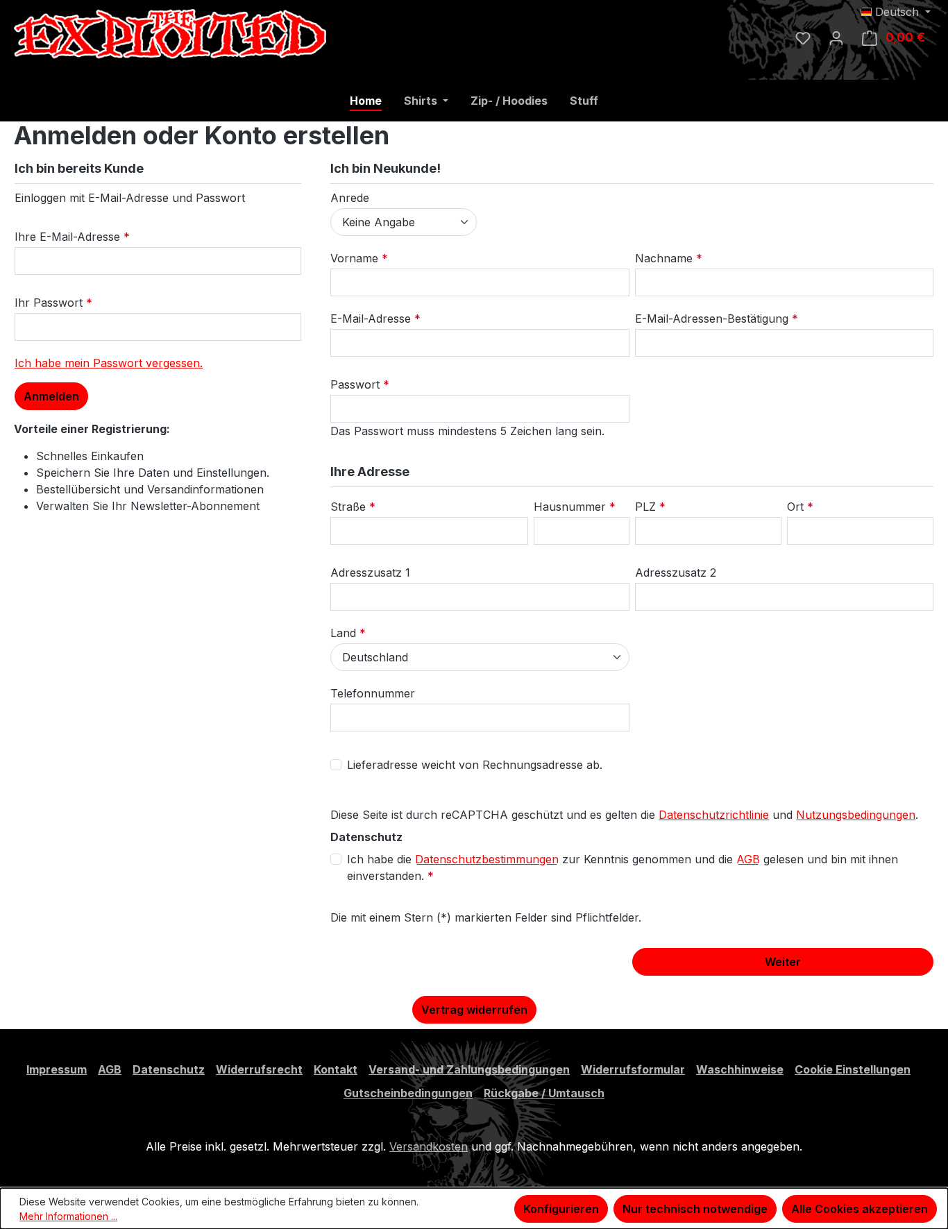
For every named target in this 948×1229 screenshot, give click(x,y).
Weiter (783, 962)
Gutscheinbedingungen (408, 1093)
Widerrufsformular (633, 1069)
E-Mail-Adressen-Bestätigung (713, 318)
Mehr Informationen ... (68, 1216)
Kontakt (335, 1069)
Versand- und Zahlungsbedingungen (469, 1069)
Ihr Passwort (50, 303)
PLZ (647, 507)
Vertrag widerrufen (474, 1010)
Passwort (356, 384)
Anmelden (51, 396)
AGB (748, 859)
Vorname (356, 258)
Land (344, 633)
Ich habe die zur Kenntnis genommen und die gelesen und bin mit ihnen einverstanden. (622, 867)
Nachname (665, 258)
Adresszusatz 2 (675, 572)
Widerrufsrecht (259, 1069)
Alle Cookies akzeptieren (859, 1209)
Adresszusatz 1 (370, 572)
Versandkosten (428, 1146)
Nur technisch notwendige (695, 1209)
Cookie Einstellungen (853, 1069)
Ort (797, 507)
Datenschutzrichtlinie (714, 815)
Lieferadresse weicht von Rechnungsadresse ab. (474, 765)
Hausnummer (571, 507)
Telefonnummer (372, 693)
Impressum (56, 1069)
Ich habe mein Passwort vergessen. (109, 363)
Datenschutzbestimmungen (487, 859)
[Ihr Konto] (836, 37)
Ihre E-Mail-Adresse (69, 237)
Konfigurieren (561, 1209)
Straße (349, 507)
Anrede (349, 198)
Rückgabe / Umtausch (544, 1093)
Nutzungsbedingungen (855, 815)
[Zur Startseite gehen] (118, 34)
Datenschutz (169, 1069)
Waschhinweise (740, 1069)
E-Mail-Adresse (372, 318)
